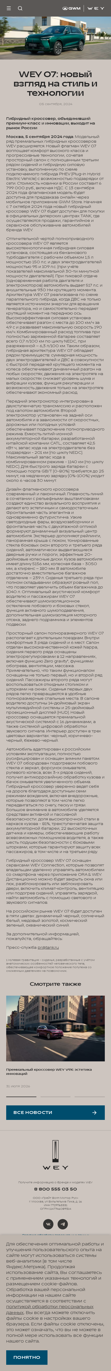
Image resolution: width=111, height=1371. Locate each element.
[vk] (48, 1224)
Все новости (32, 1112)
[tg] (63, 1224)
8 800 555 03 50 (55, 1189)
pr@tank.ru (48, 947)
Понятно (26, 1357)
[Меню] (8, 8)
